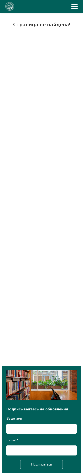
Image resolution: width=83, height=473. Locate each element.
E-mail (12, 440)
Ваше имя (14, 418)
